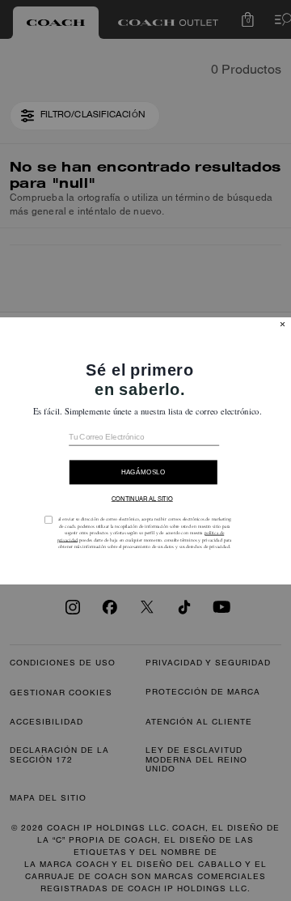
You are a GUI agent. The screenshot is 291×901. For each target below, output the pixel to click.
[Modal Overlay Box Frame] (145, 450)
